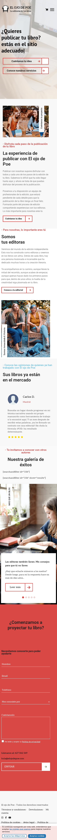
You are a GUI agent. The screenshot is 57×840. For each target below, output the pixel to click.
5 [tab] (34, 597)
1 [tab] (23, 597)
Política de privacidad (31, 741)
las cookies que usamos (20, 829)
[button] (4, 341)
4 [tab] (31, 597)
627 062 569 (21, 753)
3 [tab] (28, 597)
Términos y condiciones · (14, 809)
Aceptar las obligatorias (14, 836)
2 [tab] (26, 597)
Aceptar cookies (37, 836)
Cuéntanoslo (8, 715)
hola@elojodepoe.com (12, 758)
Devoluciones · (36, 809)
